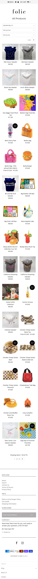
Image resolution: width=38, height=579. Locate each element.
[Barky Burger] (27, 156)
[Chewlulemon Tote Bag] (27, 375)
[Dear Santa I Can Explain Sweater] (10, 430)
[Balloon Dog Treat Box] (27, 103)
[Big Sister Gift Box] (10, 211)
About (4, 481)
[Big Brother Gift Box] (27, 183)
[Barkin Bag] (27, 130)
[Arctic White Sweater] (27, 77)
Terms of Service (7, 487)
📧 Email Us (6, 532)
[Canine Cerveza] (27, 292)
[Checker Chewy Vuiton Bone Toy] (27, 320)
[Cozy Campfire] (27, 403)
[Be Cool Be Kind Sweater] (10, 183)
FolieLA (25, 556)
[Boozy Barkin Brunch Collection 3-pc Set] (10, 237)
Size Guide (5, 501)
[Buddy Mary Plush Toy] (27, 237)
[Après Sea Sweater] (10, 77)
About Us (4, 572)
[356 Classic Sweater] (10, 52)
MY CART (25, 2)
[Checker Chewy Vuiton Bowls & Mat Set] (27, 347)
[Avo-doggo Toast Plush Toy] (10, 103)
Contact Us (5, 485)
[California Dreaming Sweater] (10, 264)
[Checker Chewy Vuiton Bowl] (10, 347)
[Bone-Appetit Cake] (27, 211)
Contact (3, 577)
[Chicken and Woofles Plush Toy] (10, 403)
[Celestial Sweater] (10, 320)
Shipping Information (9, 504)
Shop (2, 568)
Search (4, 483)
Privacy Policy (6, 489)
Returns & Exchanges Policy (11, 499)
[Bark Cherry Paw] (10, 130)
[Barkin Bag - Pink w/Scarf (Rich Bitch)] (10, 156)
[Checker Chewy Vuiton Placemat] (10, 375)
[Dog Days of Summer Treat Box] (27, 430)
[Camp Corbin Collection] (10, 292)
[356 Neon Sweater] (27, 52)
